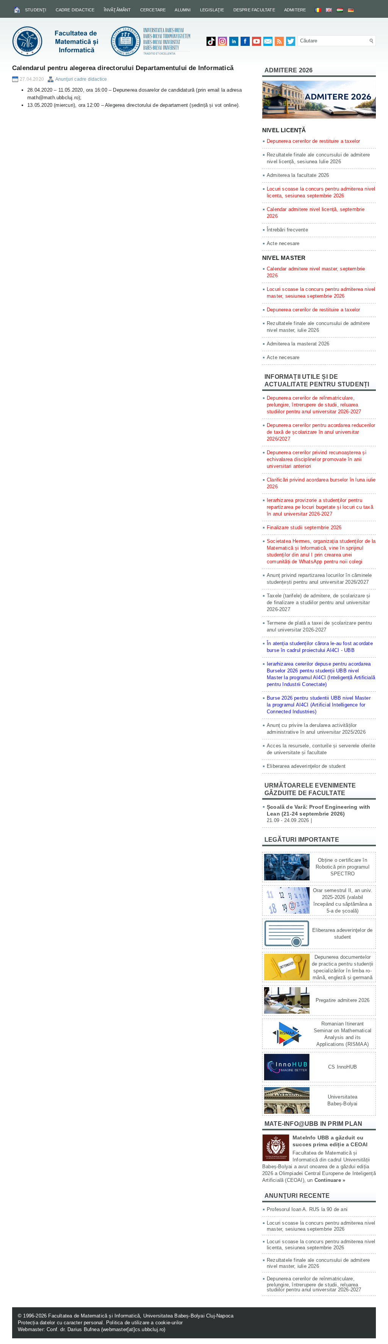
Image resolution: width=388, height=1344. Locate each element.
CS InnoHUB (342, 1067)
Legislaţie (212, 10)
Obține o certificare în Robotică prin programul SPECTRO (342, 867)
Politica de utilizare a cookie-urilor (144, 1322)
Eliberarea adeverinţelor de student (306, 766)
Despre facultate (254, 10)
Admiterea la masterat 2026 (298, 344)
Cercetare (153, 10)
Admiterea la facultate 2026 (298, 175)
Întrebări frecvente (287, 230)
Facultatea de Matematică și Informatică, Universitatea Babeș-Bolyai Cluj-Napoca (140, 1316)
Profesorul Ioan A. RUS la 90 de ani (307, 1209)
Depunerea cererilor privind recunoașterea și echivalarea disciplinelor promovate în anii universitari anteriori (316, 459)
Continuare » (329, 1180)
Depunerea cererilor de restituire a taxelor (313, 141)
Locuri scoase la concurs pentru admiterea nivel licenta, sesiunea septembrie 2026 (321, 1244)
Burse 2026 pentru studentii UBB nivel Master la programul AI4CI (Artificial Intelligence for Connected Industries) (319, 704)
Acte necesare (283, 243)
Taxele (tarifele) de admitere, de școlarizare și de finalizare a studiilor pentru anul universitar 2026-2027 (319, 602)
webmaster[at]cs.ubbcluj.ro (133, 1329)
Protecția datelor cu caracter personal (60, 1322)
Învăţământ (117, 10)
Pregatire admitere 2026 (343, 1000)
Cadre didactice (75, 10)
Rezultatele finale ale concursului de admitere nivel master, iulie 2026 (318, 1263)
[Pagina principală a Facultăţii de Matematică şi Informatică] (17, 9)
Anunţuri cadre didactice (81, 79)
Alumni (183, 10)
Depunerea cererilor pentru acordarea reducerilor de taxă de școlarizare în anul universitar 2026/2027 (321, 432)
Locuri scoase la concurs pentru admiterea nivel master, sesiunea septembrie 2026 (321, 1226)
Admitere (295, 10)
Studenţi (36, 10)
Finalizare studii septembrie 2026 (304, 527)
